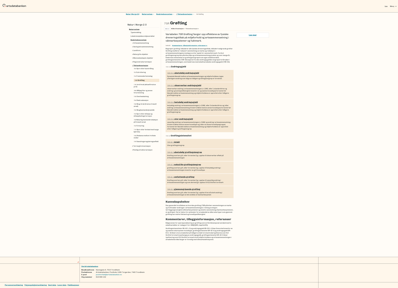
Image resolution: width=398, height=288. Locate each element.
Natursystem (147, 14)
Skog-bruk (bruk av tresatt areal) (145, 105)
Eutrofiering (140, 72)
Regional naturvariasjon (142, 62)
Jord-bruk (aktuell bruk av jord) (145, 86)
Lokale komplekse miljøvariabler (143, 36)
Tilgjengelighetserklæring (35, 285)
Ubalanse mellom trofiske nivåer (145, 137)
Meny (393, 6)
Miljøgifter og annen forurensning (143, 92)
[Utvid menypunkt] (158, 29)
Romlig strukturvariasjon (142, 150)
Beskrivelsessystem (164, 14)
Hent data (52, 285)
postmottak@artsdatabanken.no (109, 275)
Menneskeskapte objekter (142, 58)
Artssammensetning (140, 43)
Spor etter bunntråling (144, 69)
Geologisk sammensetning (142, 47)
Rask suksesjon (141, 100)
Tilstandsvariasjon (184, 14)
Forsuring (139, 126)
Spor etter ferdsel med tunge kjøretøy (146, 131)
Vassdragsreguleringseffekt (146, 141)
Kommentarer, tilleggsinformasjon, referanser (189, 45)
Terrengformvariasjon (141, 146)
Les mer (253, 35)
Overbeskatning (141, 96)
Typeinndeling (136, 32)
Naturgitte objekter (140, 54)
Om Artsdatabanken (89, 266)
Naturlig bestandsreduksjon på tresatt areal (146, 121)
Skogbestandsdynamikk (144, 110)
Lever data (61, 285)
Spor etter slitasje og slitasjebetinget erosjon (143, 115)
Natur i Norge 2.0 (132, 14)
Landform (136, 50)
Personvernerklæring (14, 285)
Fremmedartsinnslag (143, 76)
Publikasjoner (73, 285)
